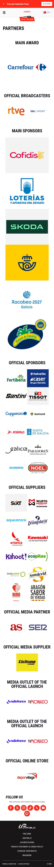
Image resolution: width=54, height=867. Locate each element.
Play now (46, 4)
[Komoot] (38, 414)
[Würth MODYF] (38, 502)
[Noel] (38, 467)
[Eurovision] (38, 111)
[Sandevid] (38, 574)
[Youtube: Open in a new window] (43, 808)
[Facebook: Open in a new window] (11, 808)
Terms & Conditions (9, 864)
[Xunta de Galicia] (38, 431)
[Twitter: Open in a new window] (17, 808)
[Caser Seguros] (38, 378)
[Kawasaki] (38, 538)
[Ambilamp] (16, 574)
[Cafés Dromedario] (38, 520)
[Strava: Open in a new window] (37, 808)
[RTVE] (16, 111)
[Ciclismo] (27, 662)
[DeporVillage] (27, 776)
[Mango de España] (16, 592)
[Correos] (27, 262)
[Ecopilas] (38, 556)
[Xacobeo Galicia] (27, 298)
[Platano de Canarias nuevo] (27, 334)
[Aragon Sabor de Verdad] (38, 592)
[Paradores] (38, 449)
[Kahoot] (16, 556)
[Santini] (16, 396)
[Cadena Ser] (38, 627)
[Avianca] (16, 538)
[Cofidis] (27, 155)
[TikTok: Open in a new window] (30, 808)
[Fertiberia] (16, 378)
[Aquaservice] (16, 520)
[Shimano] (16, 467)
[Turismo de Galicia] (16, 449)
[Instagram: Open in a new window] (24, 808)
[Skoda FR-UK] (27, 226)
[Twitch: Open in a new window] (27, 813)
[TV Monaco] (38, 701)
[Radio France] (16, 701)
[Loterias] (27, 191)
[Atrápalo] (16, 431)
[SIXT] (16, 502)
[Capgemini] (16, 414)
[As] (16, 627)
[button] (47, 12)
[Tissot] (38, 396)
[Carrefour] (27, 67)
